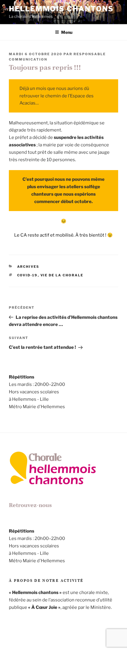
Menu (66, 32)
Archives (28, 266)
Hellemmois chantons (61, 8)
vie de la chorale (62, 275)
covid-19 (27, 275)
